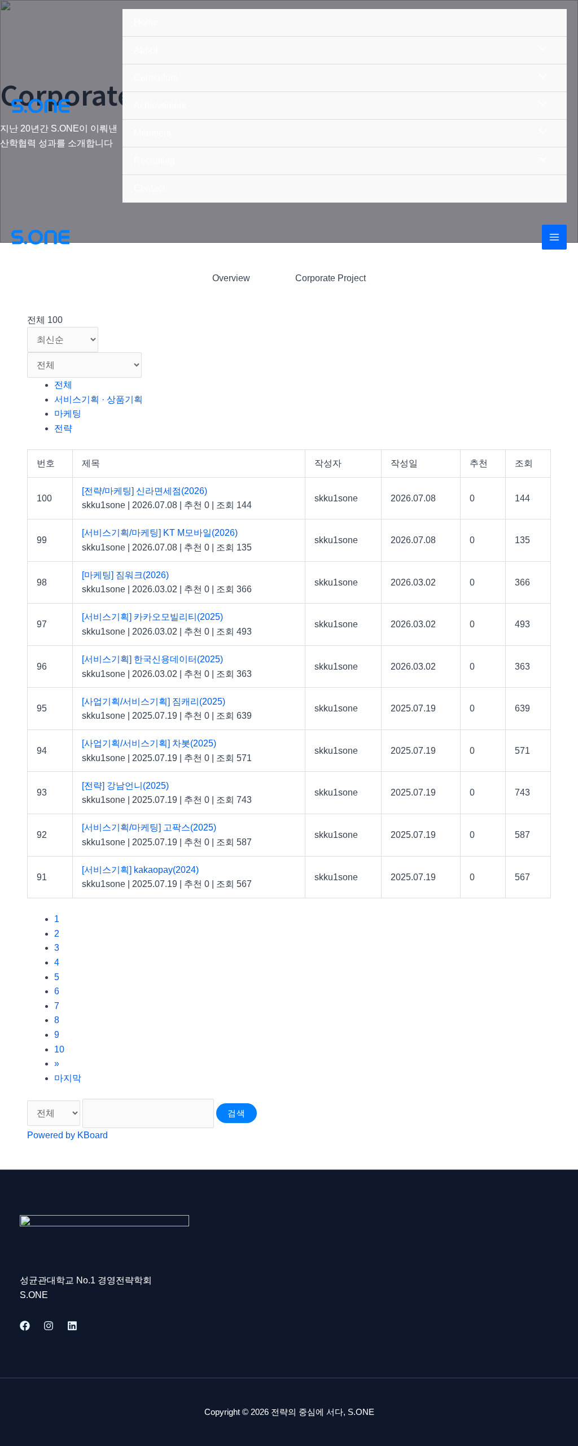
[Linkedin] (72, 1326)
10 (59, 1049)
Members (152, 133)
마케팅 (67, 413)
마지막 (67, 1078)
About (145, 50)
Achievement (160, 105)
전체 (63, 385)
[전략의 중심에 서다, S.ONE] (40, 106)
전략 (63, 428)
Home (146, 22)
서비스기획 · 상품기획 (98, 399)
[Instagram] (48, 1326)
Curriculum (156, 77)
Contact (149, 188)
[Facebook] (25, 1326)
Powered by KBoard (67, 1135)
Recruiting (154, 160)
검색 (236, 1113)
